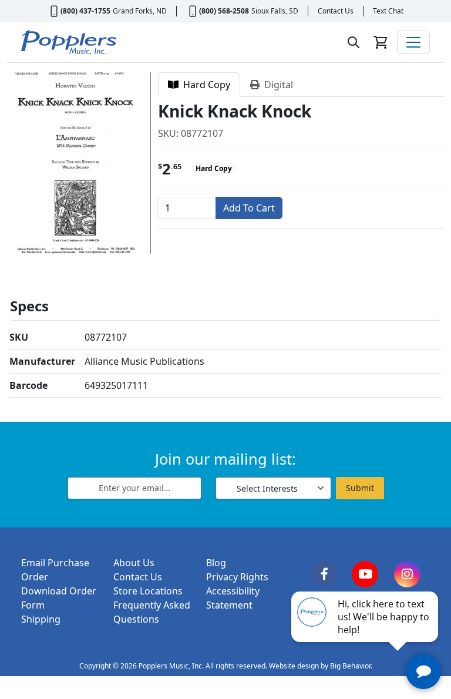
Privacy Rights (237, 576)
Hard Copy (204, 84)
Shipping (40, 619)
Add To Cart (249, 207)
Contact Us (336, 11)
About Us (133, 562)
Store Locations (148, 590)
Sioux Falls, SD (274, 11)
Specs (29, 305)
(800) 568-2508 (224, 11)
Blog (216, 562)
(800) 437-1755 (85, 11)
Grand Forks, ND (140, 11)
